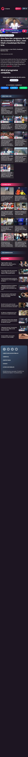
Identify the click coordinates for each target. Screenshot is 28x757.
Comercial (6, 356)
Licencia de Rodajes (8, 367)
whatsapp (23, 87)
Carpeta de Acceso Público (10, 353)
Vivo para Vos (14, 80)
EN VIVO (18, 8)
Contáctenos (7, 360)
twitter (14, 87)
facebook (4, 87)
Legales (5, 363)
